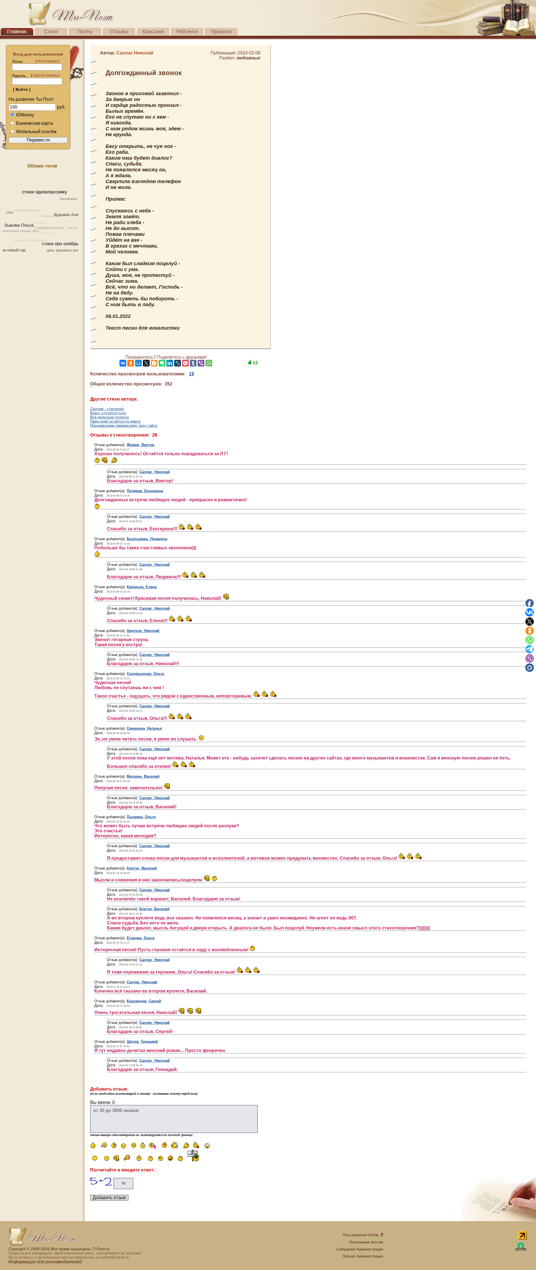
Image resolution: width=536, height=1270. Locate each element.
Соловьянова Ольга (145, 674)
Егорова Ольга (140, 938)
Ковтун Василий (142, 868)
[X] (146, 363)
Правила (221, 31)
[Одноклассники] (130, 363)
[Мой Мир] (138, 363)
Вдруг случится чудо (108, 413)
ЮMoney (25, 114)
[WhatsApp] (208, 363)
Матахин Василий (143, 776)
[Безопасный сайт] (521, 1250)
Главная (17, 31)
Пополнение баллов (366, 1242)
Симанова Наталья (144, 728)
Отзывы (119, 31)
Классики (153, 31)
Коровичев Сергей (144, 1001)
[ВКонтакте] (122, 363)
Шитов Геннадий (142, 1041)
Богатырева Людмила (147, 539)
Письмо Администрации (363, 1256)
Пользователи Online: (363, 1235)
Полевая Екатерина (145, 491)
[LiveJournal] (177, 363)
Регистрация (47, 61)
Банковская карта (34, 123)
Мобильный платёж (36, 131)
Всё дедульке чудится (109, 417)
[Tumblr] (193, 363)
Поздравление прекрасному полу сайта (123, 425)
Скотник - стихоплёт (107, 409)
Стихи (51, 31)
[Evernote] (162, 363)
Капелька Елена (142, 587)
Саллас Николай (154, 472)
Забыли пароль (45, 75)
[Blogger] (154, 363)
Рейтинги (187, 31)
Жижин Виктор (140, 445)
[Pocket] (185, 363)
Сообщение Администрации (359, 1249)
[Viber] (201, 363)
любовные (248, 58)
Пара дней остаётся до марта (115, 421)
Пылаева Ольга (141, 817)
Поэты (85, 31)
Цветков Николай (143, 631)
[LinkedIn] (169, 363)
